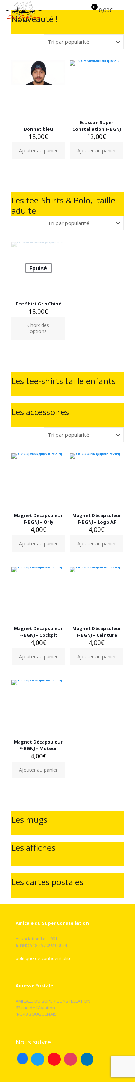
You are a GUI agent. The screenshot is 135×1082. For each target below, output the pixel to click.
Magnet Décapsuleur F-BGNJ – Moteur (38, 745)
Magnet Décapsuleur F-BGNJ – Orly (38, 518)
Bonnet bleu (38, 129)
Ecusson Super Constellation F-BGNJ (96, 125)
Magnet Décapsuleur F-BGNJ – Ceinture (96, 631)
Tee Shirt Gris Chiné (38, 304)
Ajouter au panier (38, 150)
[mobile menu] (126, 10)
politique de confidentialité (44, 958)
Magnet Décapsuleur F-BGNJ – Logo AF (96, 518)
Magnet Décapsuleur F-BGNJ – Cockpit (38, 631)
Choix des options (38, 328)
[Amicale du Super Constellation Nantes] (23, 10)
